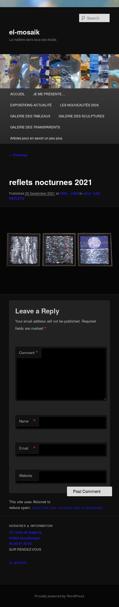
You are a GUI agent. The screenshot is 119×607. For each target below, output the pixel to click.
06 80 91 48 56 (20, 543)
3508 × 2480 (69, 193)
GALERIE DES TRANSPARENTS (35, 127)
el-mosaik (24, 31)
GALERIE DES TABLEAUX (30, 116)
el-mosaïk (18, 563)
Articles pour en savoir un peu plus (36, 138)
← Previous (18, 154)
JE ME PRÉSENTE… (49, 93)
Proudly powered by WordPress (59, 595)
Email (27, 448)
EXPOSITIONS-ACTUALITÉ (31, 104)
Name (27, 421)
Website (25, 475)
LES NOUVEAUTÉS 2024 (79, 104)
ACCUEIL (17, 93)
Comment (28, 352)
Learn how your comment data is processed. (67, 507)
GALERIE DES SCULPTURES (81, 116)
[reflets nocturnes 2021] (59, 250)
